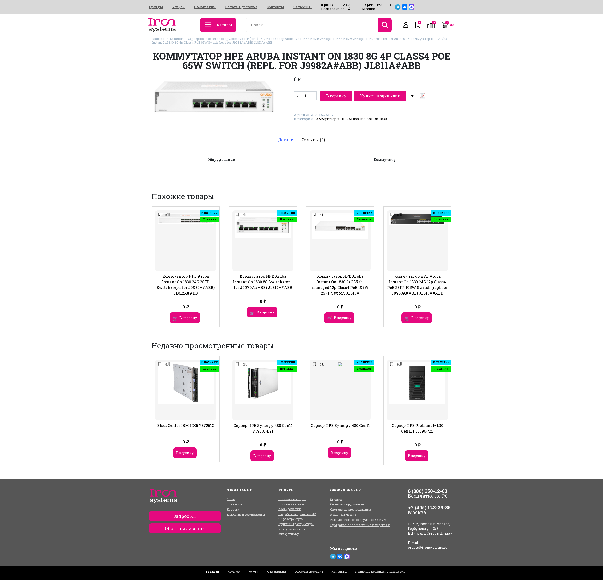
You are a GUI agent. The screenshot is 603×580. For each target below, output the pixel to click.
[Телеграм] (398, 7)
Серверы (336, 499)
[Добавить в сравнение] (422, 95)
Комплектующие (343, 514)
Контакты (275, 7)
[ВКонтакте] (404, 7)
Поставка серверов (292, 499)
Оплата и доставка (241, 7)
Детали (285, 139)
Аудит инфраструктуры (296, 524)
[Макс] (411, 7)
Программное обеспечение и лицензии (360, 525)
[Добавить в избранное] (412, 95)
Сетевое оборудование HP (284, 39)
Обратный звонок (185, 528)
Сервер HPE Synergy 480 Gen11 (340, 425)
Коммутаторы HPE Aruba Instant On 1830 (374, 39)
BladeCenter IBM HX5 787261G (185, 425)
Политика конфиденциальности (380, 571)
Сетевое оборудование (347, 504)
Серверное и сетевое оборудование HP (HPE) (223, 39)
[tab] (285, 139)
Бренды (156, 7)
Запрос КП (302, 7)
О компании (205, 7)
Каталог (176, 39)
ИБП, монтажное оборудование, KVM (358, 520)
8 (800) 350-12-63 (335, 5)
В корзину (336, 95)
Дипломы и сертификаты (246, 514)
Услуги (178, 7)
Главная (158, 39)
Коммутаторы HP (324, 39)
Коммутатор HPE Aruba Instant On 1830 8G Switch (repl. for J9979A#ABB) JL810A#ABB (263, 282)
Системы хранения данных (350, 509)
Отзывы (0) (313, 139)
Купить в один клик (380, 95)
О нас (231, 499)
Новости (233, 509)
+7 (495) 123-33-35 (377, 5)
